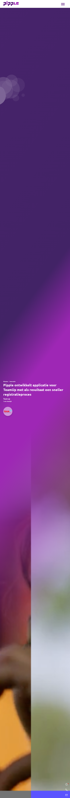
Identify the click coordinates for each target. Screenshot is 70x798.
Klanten (5, 381)
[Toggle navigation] (63, 4)
